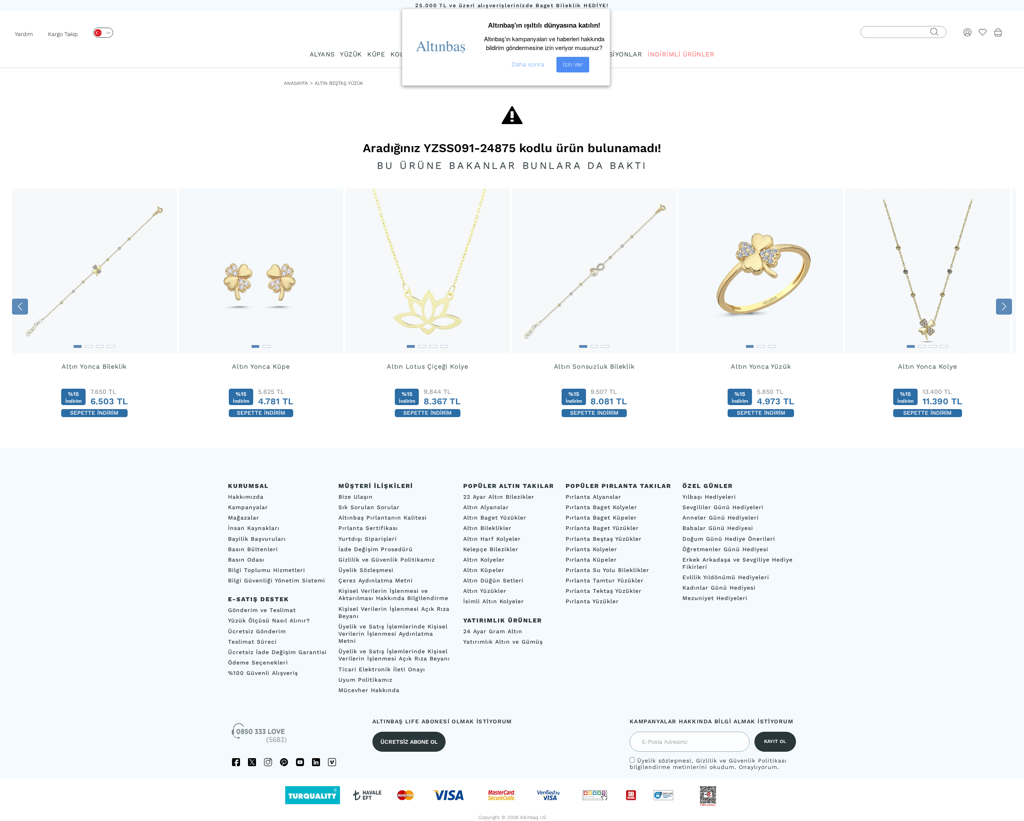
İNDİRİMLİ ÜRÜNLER (681, 54)
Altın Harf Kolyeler (492, 539)
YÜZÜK (351, 54)
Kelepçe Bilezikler (490, 549)
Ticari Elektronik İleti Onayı (381, 669)
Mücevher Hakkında (369, 690)
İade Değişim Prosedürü (375, 549)
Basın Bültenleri (253, 549)
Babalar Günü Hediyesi (717, 528)
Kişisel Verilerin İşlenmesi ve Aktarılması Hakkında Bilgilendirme (393, 594)
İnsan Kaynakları (254, 528)
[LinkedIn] (316, 762)
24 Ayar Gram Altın (492, 631)
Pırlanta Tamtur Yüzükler (605, 580)
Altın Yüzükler (484, 591)
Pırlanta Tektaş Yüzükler (604, 591)
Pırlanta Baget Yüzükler (602, 528)
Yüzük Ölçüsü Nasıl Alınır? (269, 621)
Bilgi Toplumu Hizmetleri (266, 570)
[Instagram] (268, 762)
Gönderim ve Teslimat (262, 610)
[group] (94, 306)
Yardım (24, 34)
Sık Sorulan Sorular (369, 507)
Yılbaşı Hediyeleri (709, 497)
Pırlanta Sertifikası (368, 528)
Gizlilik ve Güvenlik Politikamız (386, 559)
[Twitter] (252, 762)
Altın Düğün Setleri (493, 580)
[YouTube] (300, 762)
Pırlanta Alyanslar (593, 497)
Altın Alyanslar (486, 507)
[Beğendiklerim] (983, 32)
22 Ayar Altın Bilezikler (498, 497)
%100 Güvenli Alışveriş (263, 673)
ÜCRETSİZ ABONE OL (409, 742)
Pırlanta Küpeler (591, 559)
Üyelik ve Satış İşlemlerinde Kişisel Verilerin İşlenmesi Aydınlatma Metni (393, 633)
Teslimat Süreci (252, 641)
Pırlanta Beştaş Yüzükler (604, 539)
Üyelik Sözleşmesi (366, 570)
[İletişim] (260, 736)
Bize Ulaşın (355, 497)
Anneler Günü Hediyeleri (720, 517)
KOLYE (400, 54)
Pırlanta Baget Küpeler (601, 517)
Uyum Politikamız (365, 679)
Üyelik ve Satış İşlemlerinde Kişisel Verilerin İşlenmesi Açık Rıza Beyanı (394, 655)
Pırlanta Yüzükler (592, 601)
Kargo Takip (63, 34)
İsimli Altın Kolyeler (493, 601)
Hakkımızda (246, 497)
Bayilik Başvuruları (257, 539)
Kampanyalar (248, 507)
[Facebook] (236, 762)
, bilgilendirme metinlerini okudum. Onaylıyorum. (708, 763)
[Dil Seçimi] (103, 33)
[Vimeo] (332, 762)
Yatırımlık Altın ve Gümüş (503, 641)
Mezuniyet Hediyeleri (715, 598)
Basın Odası (246, 559)
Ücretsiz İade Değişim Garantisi (277, 652)
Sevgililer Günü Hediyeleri (723, 507)
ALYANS (322, 54)
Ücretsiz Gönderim (257, 631)
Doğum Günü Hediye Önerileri (728, 539)
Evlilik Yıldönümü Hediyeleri (725, 577)
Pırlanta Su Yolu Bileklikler (607, 570)
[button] (20, 307)
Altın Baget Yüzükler (494, 517)
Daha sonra (528, 64)
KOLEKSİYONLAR (614, 54)
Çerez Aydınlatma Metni (375, 580)
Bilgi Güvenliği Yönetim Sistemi (276, 580)
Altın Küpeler (483, 570)
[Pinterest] (284, 762)
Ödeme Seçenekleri (258, 662)
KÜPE (376, 54)
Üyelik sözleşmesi (664, 760)
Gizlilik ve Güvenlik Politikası (741, 760)
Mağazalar (243, 517)
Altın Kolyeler (484, 559)
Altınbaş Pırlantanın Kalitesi (382, 517)
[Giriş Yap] (968, 32)
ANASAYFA (296, 83)
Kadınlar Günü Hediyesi (719, 587)
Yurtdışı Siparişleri (367, 539)
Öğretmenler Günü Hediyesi (725, 549)
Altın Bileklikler (487, 528)
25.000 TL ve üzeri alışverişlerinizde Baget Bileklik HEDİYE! (512, 5)
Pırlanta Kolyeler (591, 549)
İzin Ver (573, 64)
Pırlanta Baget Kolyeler (601, 507)
